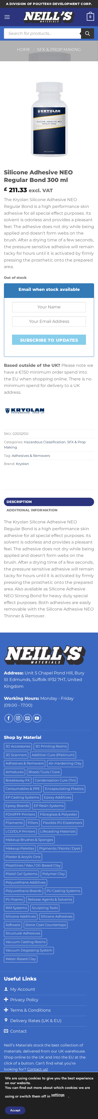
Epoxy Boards (17, 806)
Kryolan (22, 464)
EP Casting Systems (22, 797)
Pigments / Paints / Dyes (59, 848)
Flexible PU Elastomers (62, 823)
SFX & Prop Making (59, 49)
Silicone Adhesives (56, 916)
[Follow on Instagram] (18, 718)
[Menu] (7, 16)
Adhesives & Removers (31, 456)
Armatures (14, 772)
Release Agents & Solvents (50, 899)
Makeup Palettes (19, 848)
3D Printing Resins (51, 746)
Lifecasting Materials (58, 831)
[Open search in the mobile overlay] (49, 33)
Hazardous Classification (45, 442)
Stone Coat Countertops (45, 925)
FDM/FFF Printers (20, 814)
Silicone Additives (20, 916)
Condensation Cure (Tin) (55, 780)
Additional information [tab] (32, 510)
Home (24, 49)
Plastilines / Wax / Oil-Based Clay (33, 865)
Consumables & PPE (22, 789)
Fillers (33, 823)
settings (58, 1094)
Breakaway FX (17, 780)
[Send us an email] (27, 718)
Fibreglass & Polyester (58, 814)
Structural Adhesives (22, 933)
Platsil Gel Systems (21, 874)
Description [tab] (19, 502)
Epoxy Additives (57, 797)
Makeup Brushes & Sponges (29, 840)
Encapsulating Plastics (64, 789)
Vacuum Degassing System (28, 950)
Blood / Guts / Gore (44, 772)
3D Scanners (16, 755)
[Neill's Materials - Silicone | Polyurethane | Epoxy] (49, 17)
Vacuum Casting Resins (25, 942)
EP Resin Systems (49, 806)
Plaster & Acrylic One (23, 857)
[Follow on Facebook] (8, 718)
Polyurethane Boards (23, 891)
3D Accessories (17, 746)
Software (12, 925)
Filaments (14, 823)
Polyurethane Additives (25, 882)
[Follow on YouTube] (37, 718)
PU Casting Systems (63, 891)
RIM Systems (16, 908)
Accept (15, 1110)
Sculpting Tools (45, 908)
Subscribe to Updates (49, 340)
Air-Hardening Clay (65, 763)
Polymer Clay (53, 874)
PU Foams (14, 899)
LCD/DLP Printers (20, 831)
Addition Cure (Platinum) (53, 755)
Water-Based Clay (20, 959)
